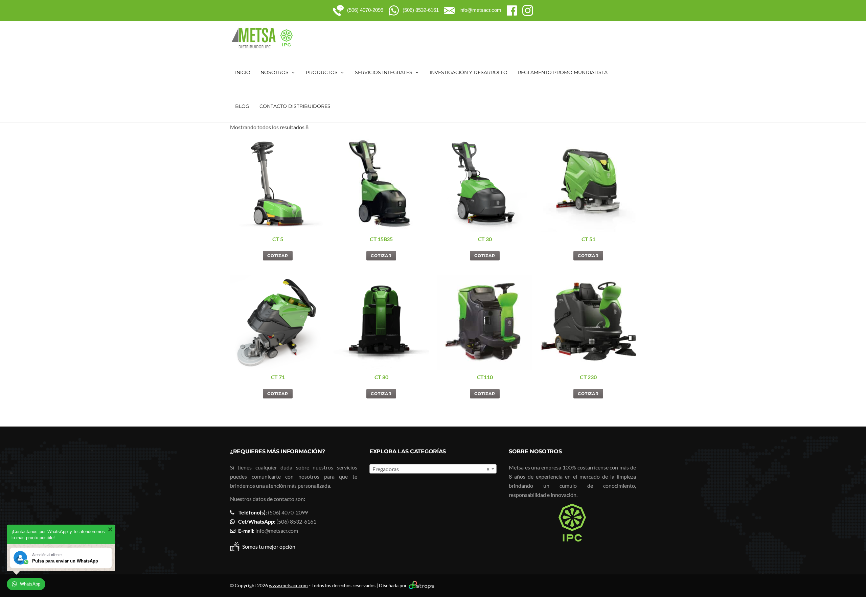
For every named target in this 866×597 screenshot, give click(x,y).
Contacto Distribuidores (295, 106)
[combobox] (433, 469)
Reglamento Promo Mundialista (563, 72)
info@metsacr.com (276, 530)
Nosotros (274, 72)
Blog (242, 106)
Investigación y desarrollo (468, 72)
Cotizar (278, 255)
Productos (322, 72)
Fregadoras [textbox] (430, 469)
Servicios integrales (383, 72)
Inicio (242, 72)
